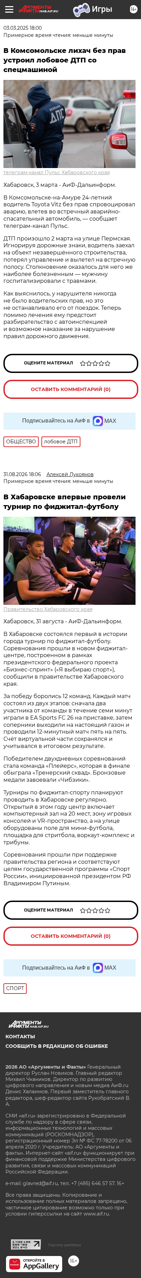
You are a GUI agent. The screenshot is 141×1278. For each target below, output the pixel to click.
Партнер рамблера (64, 1245)
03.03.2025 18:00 (22, 28)
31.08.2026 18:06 (22, 474)
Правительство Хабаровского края (47, 609)
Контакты (20, 1036)
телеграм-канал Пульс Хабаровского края (56, 172)
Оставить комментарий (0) (71, 389)
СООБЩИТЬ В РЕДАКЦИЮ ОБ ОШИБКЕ (56, 1046)
